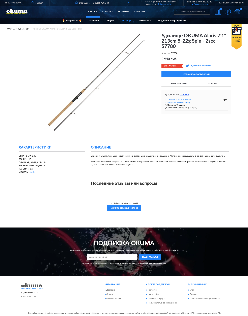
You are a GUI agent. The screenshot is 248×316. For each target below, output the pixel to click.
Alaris (32, 172)
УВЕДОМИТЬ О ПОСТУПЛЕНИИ (196, 74)
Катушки (94, 21)
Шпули (110, 21)
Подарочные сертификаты (172, 21)
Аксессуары (145, 21)
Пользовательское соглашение (162, 303)
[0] (237, 12)
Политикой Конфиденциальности (123, 263)
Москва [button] (184, 95)
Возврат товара (113, 299)
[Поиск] (177, 12)
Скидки (193, 294)
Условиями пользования (149, 263)
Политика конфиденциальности (205, 299)
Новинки (123, 12)
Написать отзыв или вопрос (124, 208)
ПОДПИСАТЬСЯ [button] (150, 257)
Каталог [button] (92, 12)
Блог (192, 290)
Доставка (110, 290)
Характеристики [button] (179, 83)
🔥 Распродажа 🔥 (72, 21)
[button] (200, 4)
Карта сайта (153, 294)
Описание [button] (213, 83)
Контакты (139, 12)
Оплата (109, 294)
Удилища (126, 21)
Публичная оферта (156, 299)
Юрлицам (107, 12)
